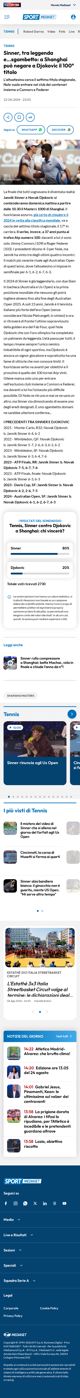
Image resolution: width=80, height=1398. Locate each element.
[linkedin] (45, 1203)
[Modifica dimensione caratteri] (30, 117)
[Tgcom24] (12, 5)
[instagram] (15, 1203)
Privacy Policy (13, 1316)
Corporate (11, 1308)
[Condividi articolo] (8, 117)
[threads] (54, 1203)
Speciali (10, 1265)
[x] (35, 1203)
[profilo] (73, 17)
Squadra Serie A (16, 1280)
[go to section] (72, 714)
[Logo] (40, 17)
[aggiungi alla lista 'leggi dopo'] (19, 117)
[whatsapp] (25, 1203)
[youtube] (64, 1203)
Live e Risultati (15, 1235)
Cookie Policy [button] (49, 1308)
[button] (40, 17)
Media (9, 1219)
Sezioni (9, 1250)
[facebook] (6, 1203)
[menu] (7, 17)
